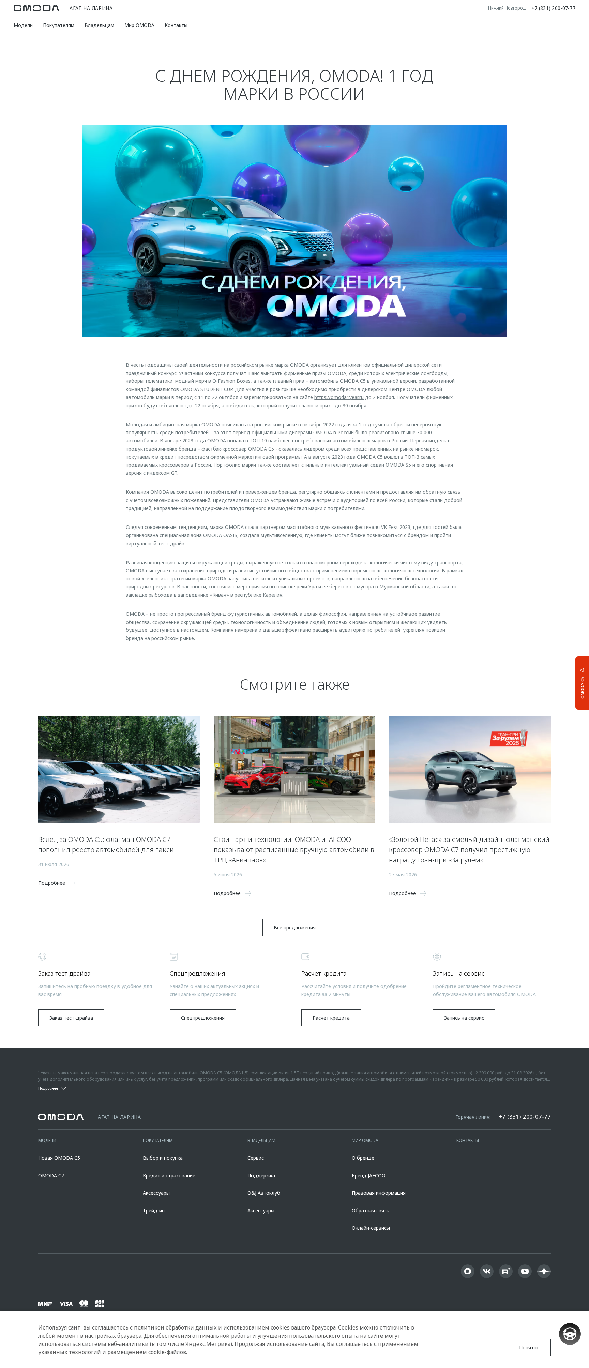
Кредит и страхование (169, 1175)
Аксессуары (156, 1193)
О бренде (363, 1157)
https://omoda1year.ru (339, 397)
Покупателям (58, 25)
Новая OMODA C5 (59, 1157)
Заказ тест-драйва (71, 1018)
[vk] (487, 1271)
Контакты (176, 25)
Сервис (255, 1157)
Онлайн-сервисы (371, 1228)
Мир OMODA (139, 25)
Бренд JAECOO (369, 1175)
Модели (23, 25)
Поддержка (261, 1175)
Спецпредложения (203, 1018)
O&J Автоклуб (263, 1193)
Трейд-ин (154, 1210)
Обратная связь (370, 1210)
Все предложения (295, 927)
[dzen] (544, 1271)
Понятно (529, 1347)
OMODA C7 (51, 1175)
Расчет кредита (331, 1018)
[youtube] (525, 1271)
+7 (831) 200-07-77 (553, 8)
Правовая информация (379, 1193)
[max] (467, 1271)
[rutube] (506, 1271)
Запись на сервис (464, 1018)
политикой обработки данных (175, 1327)
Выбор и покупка (163, 1157)
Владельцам (99, 25)
